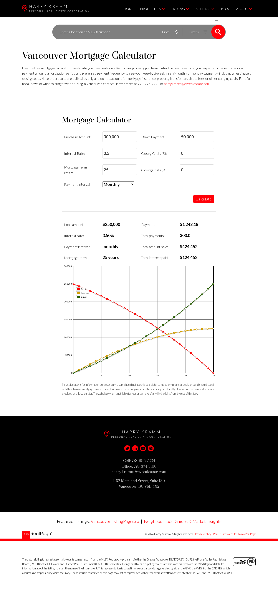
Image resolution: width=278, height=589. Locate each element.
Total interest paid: (155, 257)
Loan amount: (74, 224)
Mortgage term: (76, 257)
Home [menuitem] (128, 9)
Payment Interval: (77, 184)
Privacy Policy (203, 534)
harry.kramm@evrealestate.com (187, 84)
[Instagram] (151, 448)
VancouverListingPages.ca (115, 521)
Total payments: (153, 236)
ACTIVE (206, 20)
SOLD (223, 20)
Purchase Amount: (77, 137)
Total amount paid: (154, 247)
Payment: (148, 224)
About (242, 9)
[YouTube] (143, 448)
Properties (150, 9)
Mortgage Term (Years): (75, 170)
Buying (178, 9)
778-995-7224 (148, 84)
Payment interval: (77, 247)
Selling (203, 9)
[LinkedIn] (135, 448)
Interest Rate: (74, 153)
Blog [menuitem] (225, 9)
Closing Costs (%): (154, 170)
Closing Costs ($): (154, 153)
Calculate (203, 199)
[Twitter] (127, 448)
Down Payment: (153, 137)
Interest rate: (74, 236)
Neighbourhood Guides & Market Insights (182, 521)
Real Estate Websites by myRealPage (234, 534)
